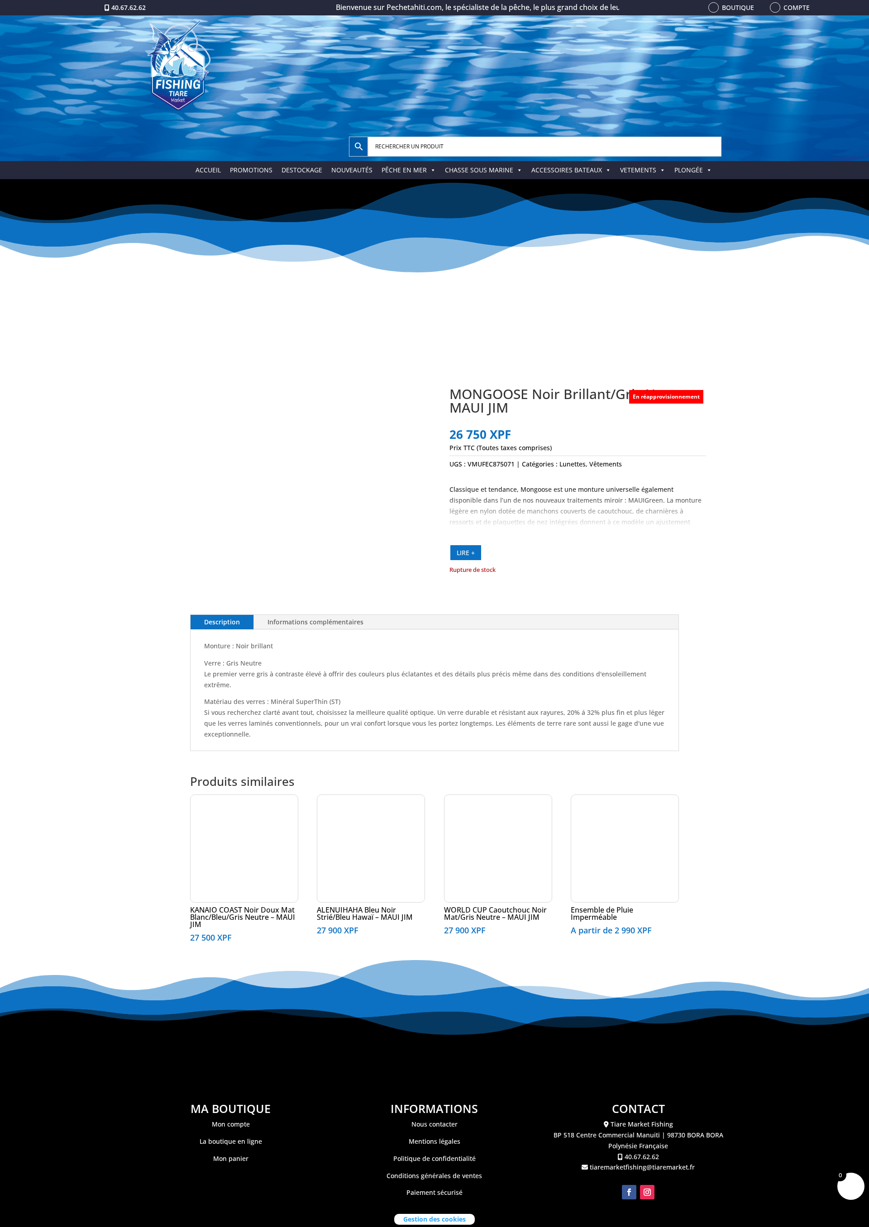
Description (222, 622)
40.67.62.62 (128, 7)
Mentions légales (434, 1141)
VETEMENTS (638, 170)
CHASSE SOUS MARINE (479, 170)
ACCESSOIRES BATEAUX (566, 170)
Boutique (738, 7)
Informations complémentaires (315, 622)
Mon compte (231, 1124)
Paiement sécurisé (434, 1192)
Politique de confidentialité (434, 1158)
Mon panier (230, 1158)
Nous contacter (434, 1124)
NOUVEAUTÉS (351, 170)
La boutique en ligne (231, 1141)
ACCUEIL (208, 170)
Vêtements (605, 464)
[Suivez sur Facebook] (629, 1192)
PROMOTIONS (251, 170)
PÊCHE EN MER (404, 170)
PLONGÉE (688, 170)
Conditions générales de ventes (434, 1175)
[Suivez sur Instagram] (647, 1192)
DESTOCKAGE (302, 170)
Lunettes (572, 464)
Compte (796, 7)
